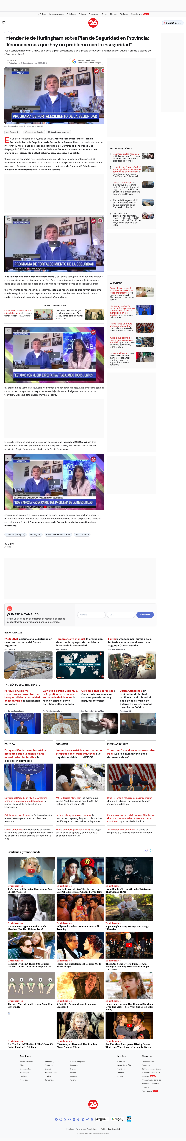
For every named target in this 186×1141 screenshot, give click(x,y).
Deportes (49, 1065)
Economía (62, 744)
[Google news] (91, 1119)
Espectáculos (25, 1069)
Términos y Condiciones (87, 1129)
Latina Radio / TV (124, 1065)
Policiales (23, 1076)
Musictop (121, 1076)
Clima (22, 1065)
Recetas (73, 1076)
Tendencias (49, 1080)
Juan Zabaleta (82, 534)
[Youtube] (69, 1119)
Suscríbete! (145, 614)
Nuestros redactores (150, 1083)
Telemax (120, 1072)
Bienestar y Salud (52, 1061)
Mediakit (148, 1076)
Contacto (146, 1065)
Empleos (145, 1087)
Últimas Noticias (26, 1061)
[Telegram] (87, 1119)
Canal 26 (13, 60)
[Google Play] (117, 1119)
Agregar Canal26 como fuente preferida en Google (89, 61)
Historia (73, 1069)
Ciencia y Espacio (77, 1061)
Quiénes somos (148, 1061)
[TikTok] (78, 1119)
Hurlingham (35, 534)
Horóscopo (24, 1072)
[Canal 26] (93, 1105)
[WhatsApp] (83, 1119)
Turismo (73, 1080)
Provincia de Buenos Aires (58, 534)
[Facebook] (56, 1119)
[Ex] (65, 1119)
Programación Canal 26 (151, 1080)
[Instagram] (60, 1119)
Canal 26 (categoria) (15, 534)
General (48, 1069)
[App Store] (102, 1119)
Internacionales (117, 744)
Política (8, 32)
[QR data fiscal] (129, 1121)
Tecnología (24, 1080)
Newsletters (150, 1091)
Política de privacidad (151, 1072)
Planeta (73, 1072)
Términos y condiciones (151, 1069)
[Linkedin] (74, 1119)
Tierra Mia (121, 1069)
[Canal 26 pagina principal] (93, 27)
